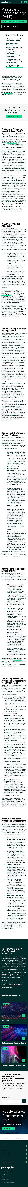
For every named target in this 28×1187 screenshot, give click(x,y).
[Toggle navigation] (25, 2)
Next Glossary (19, 1138)
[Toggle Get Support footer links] (26, 1154)
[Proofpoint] (6, 2)
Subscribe (24, 1101)
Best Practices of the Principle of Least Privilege (14, 66)
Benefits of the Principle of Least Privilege (14, 55)
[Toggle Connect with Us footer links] (26, 1162)
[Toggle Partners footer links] (26, 1150)
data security (20, 957)
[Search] (22, 2)
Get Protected (8, 1128)
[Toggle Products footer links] (26, 1146)
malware (22, 168)
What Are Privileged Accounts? (12, 44)
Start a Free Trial (13, 116)
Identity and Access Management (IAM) (15, 522)
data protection (15, 984)
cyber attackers (6, 294)
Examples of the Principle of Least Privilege (15, 52)
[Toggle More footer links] (26, 1158)
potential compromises (12, 302)
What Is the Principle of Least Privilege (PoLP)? (13, 39)
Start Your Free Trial (9, 26)
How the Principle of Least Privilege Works (14, 48)
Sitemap (3, 1176)
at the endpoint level (18, 533)
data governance (12, 969)
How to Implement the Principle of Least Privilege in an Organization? (15, 61)
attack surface (8, 92)
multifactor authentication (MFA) (12, 402)
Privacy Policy (4, 1174)
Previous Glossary (9, 1138)
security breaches (12, 142)
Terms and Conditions (6, 1171)
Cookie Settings (5, 1179)
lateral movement (12, 415)
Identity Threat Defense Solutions (13, 21)
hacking (23, 162)
